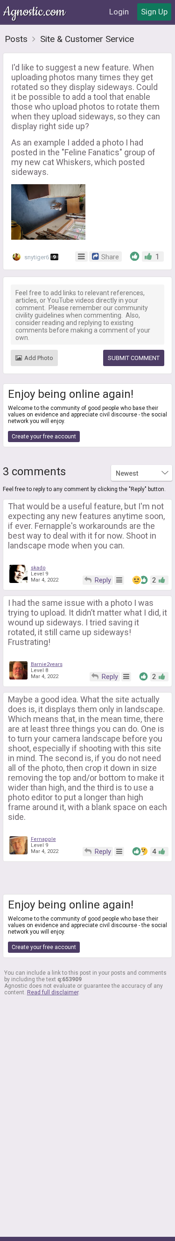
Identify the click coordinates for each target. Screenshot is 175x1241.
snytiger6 (39, 257)
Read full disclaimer (52, 992)
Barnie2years (47, 664)
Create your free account (44, 436)
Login (119, 11)
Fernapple (43, 839)
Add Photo (38, 357)
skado (38, 568)
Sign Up (154, 11)
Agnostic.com (35, 12)
